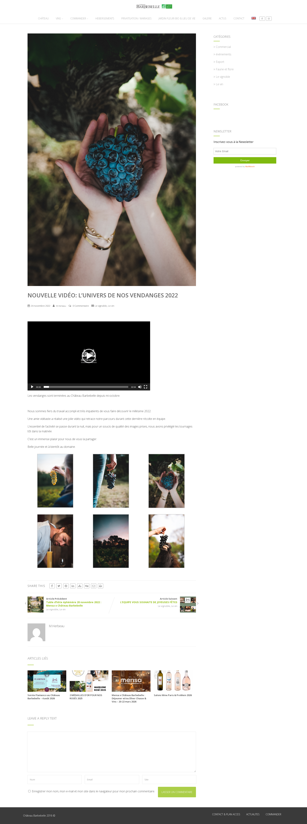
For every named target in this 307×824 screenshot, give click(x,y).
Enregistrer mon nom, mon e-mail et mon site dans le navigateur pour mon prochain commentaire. (93, 791)
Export (220, 62)
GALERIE (207, 18)
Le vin (111, 305)
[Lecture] (32, 387)
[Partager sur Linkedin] (73, 585)
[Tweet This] (59, 585)
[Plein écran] (145, 387)
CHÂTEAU (43, 18)
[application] (89, 355)
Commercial (223, 47)
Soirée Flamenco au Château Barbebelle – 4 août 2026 (44, 697)
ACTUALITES (253, 814)
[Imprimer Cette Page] (100, 585)
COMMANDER (78, 18)
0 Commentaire (81, 305)
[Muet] (140, 387)
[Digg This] (86, 585)
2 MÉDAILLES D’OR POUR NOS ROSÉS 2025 (86, 697)
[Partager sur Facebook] (52, 585)
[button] (89, 356)
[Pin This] (66, 585)
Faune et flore (225, 69)
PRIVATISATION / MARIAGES (136, 18)
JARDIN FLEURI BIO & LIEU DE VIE (177, 18)
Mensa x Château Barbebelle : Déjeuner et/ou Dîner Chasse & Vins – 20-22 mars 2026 (129, 698)
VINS (58, 18)
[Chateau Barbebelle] (153, 11)
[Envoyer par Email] (93, 585)
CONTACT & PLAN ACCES (226, 814)
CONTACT (238, 18)
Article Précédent (73, 602)
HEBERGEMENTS (104, 18)
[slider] (86, 387)
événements (223, 54)
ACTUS (222, 18)
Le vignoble (101, 305)
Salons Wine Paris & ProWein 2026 (173, 695)
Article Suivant (148, 600)
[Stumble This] (79, 585)
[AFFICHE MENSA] (131, 691)
